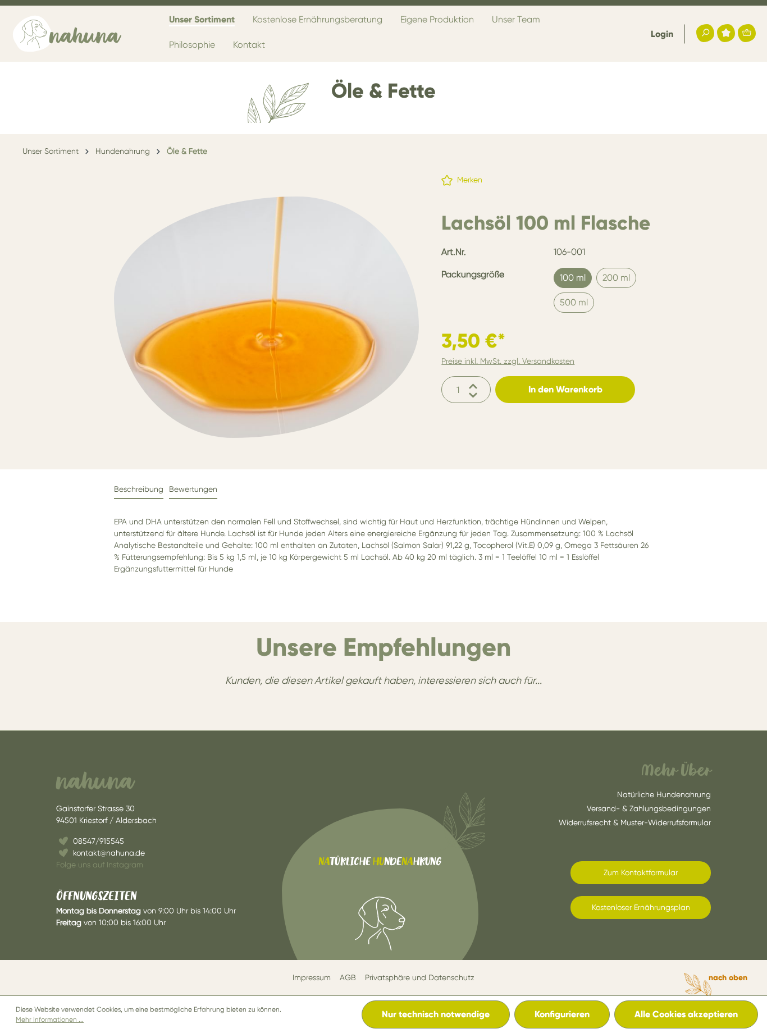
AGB (348, 977)
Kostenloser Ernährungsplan (641, 907)
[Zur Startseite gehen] (67, 33)
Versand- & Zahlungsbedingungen (649, 808)
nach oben (728, 977)
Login (662, 34)
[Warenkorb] (747, 33)
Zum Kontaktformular (641, 872)
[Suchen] (705, 33)
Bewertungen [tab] (193, 488)
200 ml (616, 277)
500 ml (574, 302)
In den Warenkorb (565, 389)
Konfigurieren (562, 1014)
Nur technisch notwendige (436, 1014)
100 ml (573, 277)
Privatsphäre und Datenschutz (419, 977)
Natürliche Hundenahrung (664, 794)
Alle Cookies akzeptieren (686, 1014)
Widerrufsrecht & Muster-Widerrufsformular (635, 822)
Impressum (312, 977)
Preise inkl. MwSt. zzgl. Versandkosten (507, 360)
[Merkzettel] (726, 33)
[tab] (138, 490)
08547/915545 (98, 841)
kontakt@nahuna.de (109, 852)
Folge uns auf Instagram (99, 864)
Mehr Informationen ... (50, 1019)
